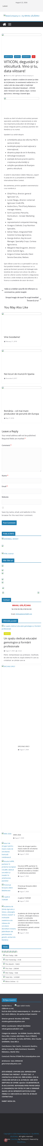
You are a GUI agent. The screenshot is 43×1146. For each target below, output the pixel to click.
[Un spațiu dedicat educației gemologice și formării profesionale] (21, 627)
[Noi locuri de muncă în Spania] (21, 351)
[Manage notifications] (5, 1140)
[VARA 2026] (6, 836)
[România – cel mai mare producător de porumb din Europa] (21, 388)
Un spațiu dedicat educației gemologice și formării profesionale (20, 642)
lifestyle (7, 633)
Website (5, 497)
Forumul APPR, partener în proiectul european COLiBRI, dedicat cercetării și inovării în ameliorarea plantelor (28, 869)
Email (5, 486)
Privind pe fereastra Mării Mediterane (27, 887)
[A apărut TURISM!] (9, 899)
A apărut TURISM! (24, 898)
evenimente (26, 56)
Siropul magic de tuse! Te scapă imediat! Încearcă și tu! (22, 299)
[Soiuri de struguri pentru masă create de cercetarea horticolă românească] (9, 850)
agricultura (8, 56)
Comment (6, 445)
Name (5, 475)
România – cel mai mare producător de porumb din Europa (21, 412)
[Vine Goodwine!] (21, 314)
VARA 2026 (17, 835)
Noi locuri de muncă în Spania (19, 373)
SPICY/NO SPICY (23, 746)
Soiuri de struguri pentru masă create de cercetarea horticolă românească (27, 848)
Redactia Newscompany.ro (25, 76)
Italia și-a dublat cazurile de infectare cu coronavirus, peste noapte (20, 290)
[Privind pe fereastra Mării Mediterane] (9, 889)
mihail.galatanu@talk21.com (24, 614)
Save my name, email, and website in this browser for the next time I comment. (19, 513)
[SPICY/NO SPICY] (9, 748)
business (17, 56)
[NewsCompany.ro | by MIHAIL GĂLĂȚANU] (4, 24)
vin (34, 56)
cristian (19, 651)
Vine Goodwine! (12, 337)
